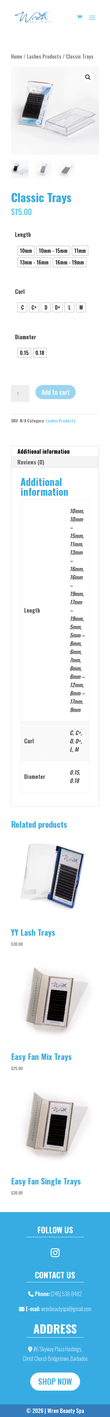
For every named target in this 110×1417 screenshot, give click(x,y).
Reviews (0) (30, 462)
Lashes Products (44, 56)
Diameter (25, 337)
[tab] (55, 451)
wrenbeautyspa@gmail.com (66, 1309)
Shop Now (55, 1381)
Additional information (43, 451)
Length (23, 234)
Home (16, 56)
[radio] (26, 250)
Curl (20, 291)
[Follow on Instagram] (55, 1253)
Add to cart (56, 392)
